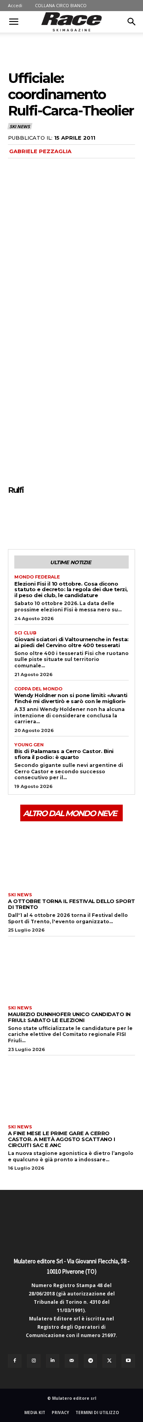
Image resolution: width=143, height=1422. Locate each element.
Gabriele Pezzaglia (40, 151)
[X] (34, 519)
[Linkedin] (53, 1361)
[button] (13, 22)
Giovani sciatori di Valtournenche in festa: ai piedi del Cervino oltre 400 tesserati (71, 642)
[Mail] (71, 1361)
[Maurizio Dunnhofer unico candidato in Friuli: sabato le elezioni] (71, 968)
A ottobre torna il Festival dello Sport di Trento (71, 904)
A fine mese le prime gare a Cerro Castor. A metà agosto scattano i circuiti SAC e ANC (61, 1139)
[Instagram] (34, 1361)
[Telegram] (90, 1361)
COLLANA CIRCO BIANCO (61, 5)
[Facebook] (16, 519)
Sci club (25, 633)
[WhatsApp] (71, 519)
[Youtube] (128, 1361)
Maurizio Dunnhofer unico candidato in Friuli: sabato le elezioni (69, 1017)
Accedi (15, 5)
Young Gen (29, 745)
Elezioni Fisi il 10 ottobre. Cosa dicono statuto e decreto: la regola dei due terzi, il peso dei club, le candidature (71, 589)
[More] (89, 519)
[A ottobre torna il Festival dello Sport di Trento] (71, 855)
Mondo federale (37, 577)
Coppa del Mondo (38, 689)
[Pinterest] (52, 519)
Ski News (19, 126)
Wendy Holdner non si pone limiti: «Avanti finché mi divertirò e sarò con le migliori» (71, 698)
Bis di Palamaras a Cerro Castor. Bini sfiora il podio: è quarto (64, 754)
